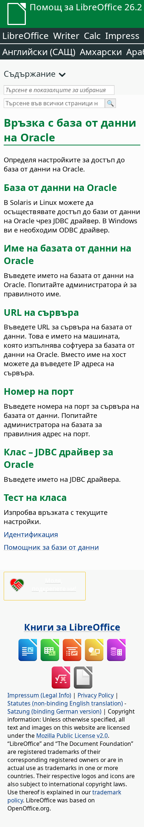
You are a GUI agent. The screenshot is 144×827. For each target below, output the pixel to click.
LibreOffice (25, 35)
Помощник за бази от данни (51, 547)
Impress (122, 35)
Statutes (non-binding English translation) (65, 703)
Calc (92, 35)
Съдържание (29, 73)
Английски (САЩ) (38, 52)
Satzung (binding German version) (54, 711)
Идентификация (31, 534)
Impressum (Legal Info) (39, 695)
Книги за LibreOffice (72, 627)
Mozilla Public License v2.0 (72, 736)
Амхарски (101, 52)
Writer (66, 35)
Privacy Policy (96, 695)
